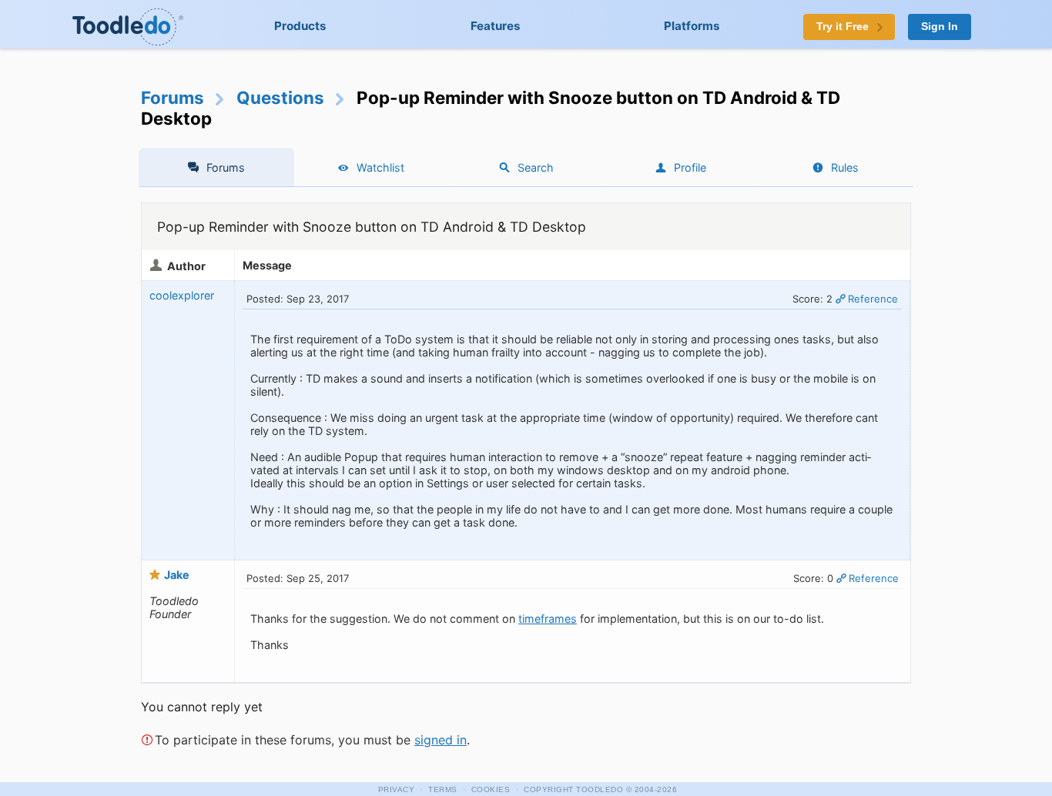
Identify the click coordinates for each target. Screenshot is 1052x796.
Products (300, 25)
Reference (873, 299)
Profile (690, 167)
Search (536, 167)
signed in (440, 740)
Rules (845, 167)
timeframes (547, 618)
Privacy (396, 789)
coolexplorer (181, 295)
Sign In (939, 26)
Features (496, 25)
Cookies (491, 789)
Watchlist (380, 167)
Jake (176, 574)
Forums (172, 97)
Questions (280, 97)
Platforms (692, 25)
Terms (442, 789)
